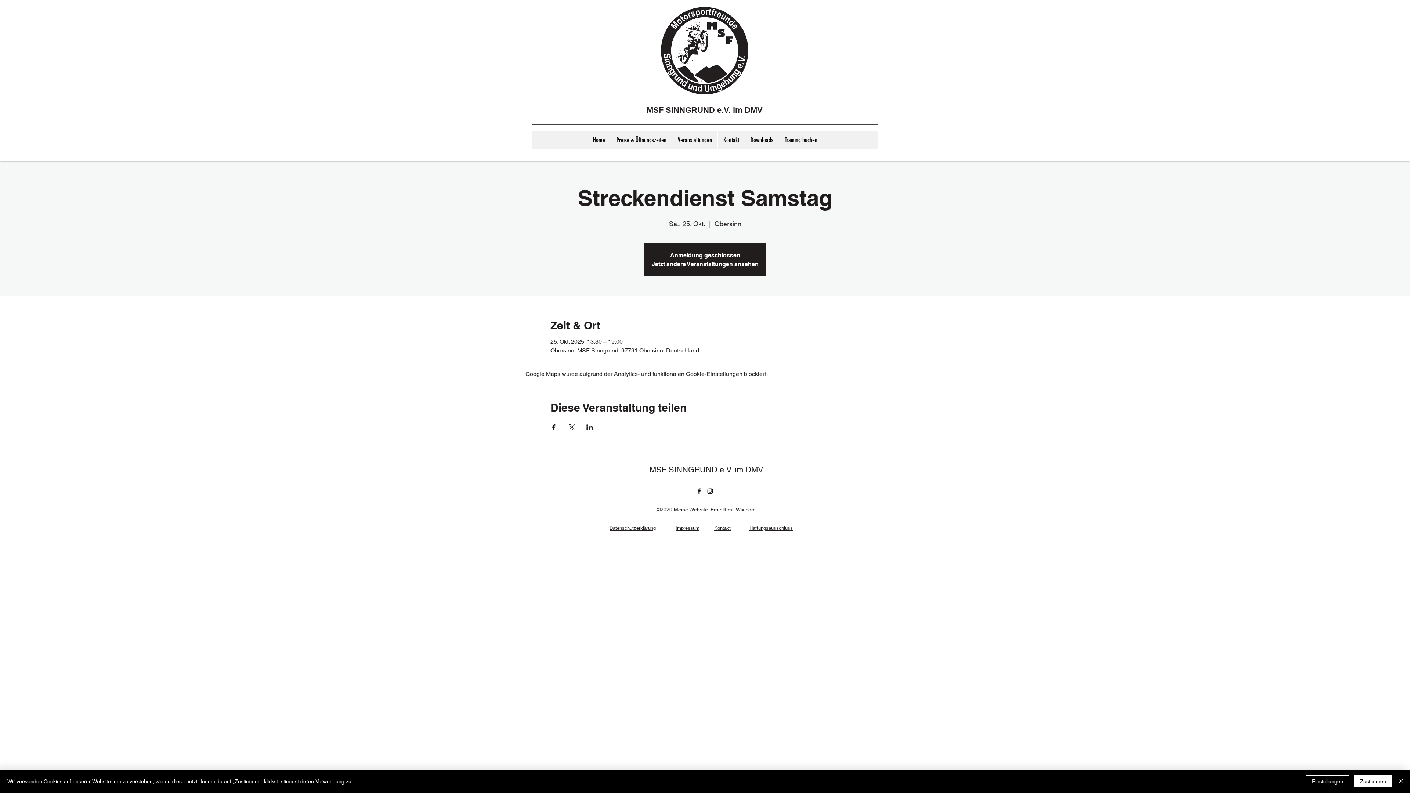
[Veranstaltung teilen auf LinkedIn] (589, 427)
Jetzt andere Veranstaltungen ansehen (705, 264)
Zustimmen (1373, 781)
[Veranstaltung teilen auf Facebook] (553, 427)
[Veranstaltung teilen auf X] (571, 427)
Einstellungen (1327, 781)
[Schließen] (1401, 781)
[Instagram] (710, 491)
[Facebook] (699, 491)
